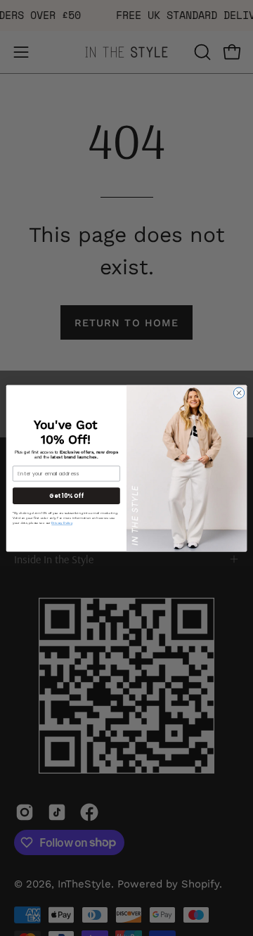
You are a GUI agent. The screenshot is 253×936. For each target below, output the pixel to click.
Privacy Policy (61, 522)
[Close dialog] (238, 392)
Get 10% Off (66, 495)
